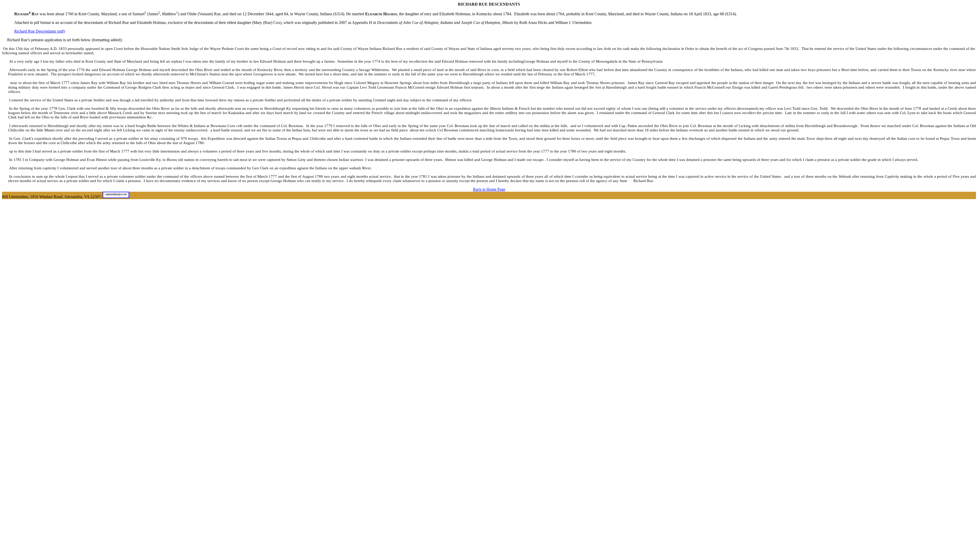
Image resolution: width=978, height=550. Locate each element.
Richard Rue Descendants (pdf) (39, 31)
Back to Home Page (489, 189)
